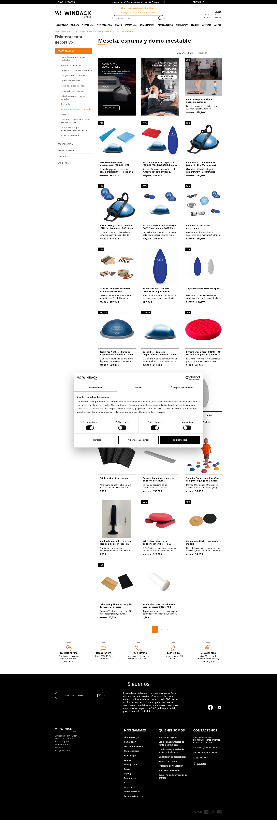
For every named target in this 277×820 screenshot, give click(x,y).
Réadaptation (130, 764)
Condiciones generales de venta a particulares (171, 743)
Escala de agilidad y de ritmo (73, 85)
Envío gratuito (103, 653)
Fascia (127, 769)
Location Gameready (134, 796)
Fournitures (130, 778)
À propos (70, 2)
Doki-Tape (63, 162)
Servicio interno (138, 653)
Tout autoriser (180, 440)
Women (128, 760)
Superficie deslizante (70, 135)
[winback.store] (73, 14)
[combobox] (196, 2)
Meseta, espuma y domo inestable (76, 109)
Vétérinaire (129, 787)
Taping (127, 773)
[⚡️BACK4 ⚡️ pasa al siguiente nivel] (117, 86)
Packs (127, 782)
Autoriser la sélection (138, 440)
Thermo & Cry (131, 737)
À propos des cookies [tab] (182, 387)
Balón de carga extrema (71, 65)
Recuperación (65, 144)
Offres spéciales (132, 791)
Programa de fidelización (171, 765)
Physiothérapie (131, 751)
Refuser (97, 440)
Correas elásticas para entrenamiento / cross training (74, 129)
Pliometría (65, 114)
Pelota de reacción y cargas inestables (73, 58)
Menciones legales (168, 737)
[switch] (122, 428)
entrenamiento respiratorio (73, 91)
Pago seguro (173, 653)
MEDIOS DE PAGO (208, 653)
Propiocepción (66, 156)
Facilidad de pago (68, 653)
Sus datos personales (169, 770)
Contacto (201, 763)
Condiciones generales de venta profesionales (171, 751)
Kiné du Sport (131, 755)
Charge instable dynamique (73, 75)
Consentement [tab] (95, 387)
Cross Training (66, 51)
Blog (60, 2)
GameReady (130, 741)
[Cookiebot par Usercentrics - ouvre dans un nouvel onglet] (187, 378)
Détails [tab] (138, 387)
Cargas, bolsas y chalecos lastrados (76, 70)
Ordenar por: (185, 52)
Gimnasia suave (66, 150)
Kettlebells (65, 104)
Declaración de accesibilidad (173, 756)
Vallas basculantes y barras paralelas (73, 97)
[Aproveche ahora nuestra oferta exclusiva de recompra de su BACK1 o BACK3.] (160, 86)
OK (99, 695)
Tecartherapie (131, 746)
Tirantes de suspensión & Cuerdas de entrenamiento (76, 121)
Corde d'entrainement (70, 80)
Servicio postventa (168, 761)
